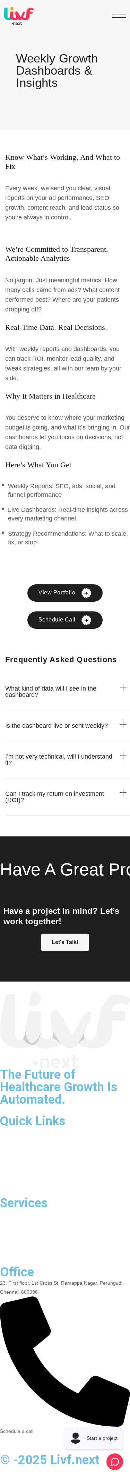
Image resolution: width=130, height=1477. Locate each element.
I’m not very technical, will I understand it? (58, 759)
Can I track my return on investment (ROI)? (54, 796)
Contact (10, 1182)
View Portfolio (57, 592)
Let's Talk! (65, 942)
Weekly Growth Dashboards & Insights (53, 1252)
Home (8, 1131)
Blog (6, 1170)
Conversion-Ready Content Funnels (49, 1239)
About (8, 1144)
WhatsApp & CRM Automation (42, 1226)
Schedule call (57, 620)
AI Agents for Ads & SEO (34, 1213)
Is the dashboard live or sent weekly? (56, 725)
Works (9, 1157)
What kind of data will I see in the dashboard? (50, 691)
